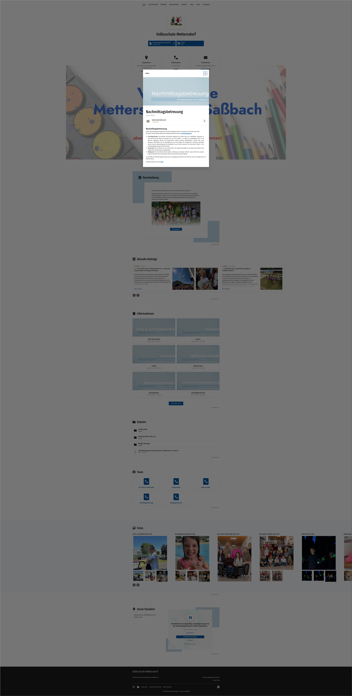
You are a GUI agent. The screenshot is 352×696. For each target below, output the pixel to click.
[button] (176, 91)
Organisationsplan (186, 133)
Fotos (161, 162)
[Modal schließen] (176, 348)
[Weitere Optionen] (204, 121)
